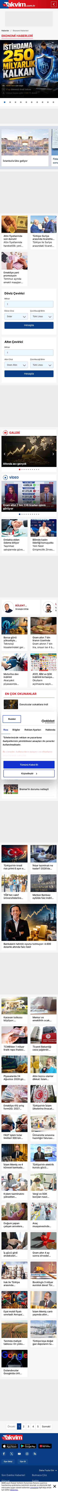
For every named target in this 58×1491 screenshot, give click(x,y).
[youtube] (19, 1453)
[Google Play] (28, 1446)
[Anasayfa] (54, 4)
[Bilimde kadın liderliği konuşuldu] (43, 528)
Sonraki (46, 1426)
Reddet (12, 719)
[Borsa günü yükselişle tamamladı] (14, 626)
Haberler (5, 30)
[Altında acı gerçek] (29, 451)
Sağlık (35, 1480)
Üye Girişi (8, 1462)
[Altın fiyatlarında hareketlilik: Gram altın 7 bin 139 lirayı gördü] (15, 102)
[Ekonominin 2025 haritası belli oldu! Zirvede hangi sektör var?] (48, 102)
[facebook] (3, 1453)
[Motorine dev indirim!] (14, 662)
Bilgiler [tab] (16, 729)
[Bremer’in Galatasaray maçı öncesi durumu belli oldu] (11, 789)
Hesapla (29, 325)
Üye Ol (23, 1462)
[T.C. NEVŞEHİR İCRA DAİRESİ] (37, 102)
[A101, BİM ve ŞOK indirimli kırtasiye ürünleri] (43, 662)
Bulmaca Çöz (39, 1475)
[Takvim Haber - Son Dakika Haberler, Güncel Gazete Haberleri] (17, 4)
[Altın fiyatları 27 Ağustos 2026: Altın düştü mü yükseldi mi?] (14, 224)
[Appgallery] (45, 1446)
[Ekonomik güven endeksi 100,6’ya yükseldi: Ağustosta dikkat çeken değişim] (10, 102)
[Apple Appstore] (9, 1446)
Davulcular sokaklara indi (33, 704)
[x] (11, 1453)
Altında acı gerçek (14, 463)
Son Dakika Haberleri (13, 1475)
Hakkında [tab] (50, 729)
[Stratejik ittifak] (8, 607)
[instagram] (27, 1453)
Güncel (5, 1480)
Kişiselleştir (27, 773)
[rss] (34, 1453)
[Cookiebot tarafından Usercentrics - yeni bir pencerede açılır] (42, 722)
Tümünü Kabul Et (29, 764)
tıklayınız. (14, 1490)
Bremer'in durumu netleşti (34, 789)
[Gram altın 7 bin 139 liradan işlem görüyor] (29, 496)
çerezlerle (34, 1487)
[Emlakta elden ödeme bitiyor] (14, 528)
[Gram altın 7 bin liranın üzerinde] (43, 626)
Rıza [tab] (5, 729)
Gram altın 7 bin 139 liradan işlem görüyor (24, 507)
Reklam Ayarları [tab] (33, 729)
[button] (3, 70)
